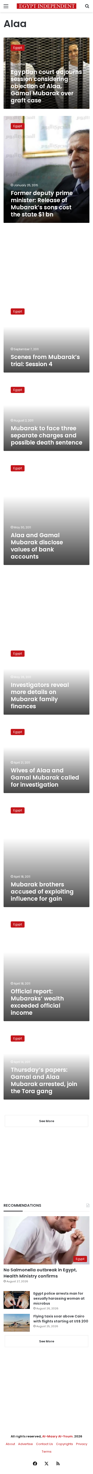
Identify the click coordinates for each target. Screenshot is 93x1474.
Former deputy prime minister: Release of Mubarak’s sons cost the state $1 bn (42, 203)
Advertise (25, 1444)
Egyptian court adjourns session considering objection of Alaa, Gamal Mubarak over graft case (46, 86)
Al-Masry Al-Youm (57, 1436)
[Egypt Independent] (46, 6)
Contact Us (44, 1444)
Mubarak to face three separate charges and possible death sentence (46, 435)
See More (46, 1341)
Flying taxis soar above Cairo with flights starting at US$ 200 (60, 1319)
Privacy (81, 1444)
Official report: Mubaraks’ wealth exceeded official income (37, 1002)
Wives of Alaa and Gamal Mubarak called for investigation (45, 777)
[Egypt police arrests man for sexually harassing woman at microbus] (17, 1300)
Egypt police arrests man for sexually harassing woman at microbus (59, 1298)
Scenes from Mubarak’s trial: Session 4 (45, 360)
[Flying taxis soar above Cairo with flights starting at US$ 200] (17, 1323)
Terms (47, 1451)
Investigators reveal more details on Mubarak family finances (40, 695)
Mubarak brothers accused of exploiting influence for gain (42, 892)
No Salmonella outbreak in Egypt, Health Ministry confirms (40, 1273)
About (10, 1444)
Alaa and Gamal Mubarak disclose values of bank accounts (37, 545)
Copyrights (64, 1444)
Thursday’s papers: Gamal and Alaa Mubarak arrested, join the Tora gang (44, 1080)
